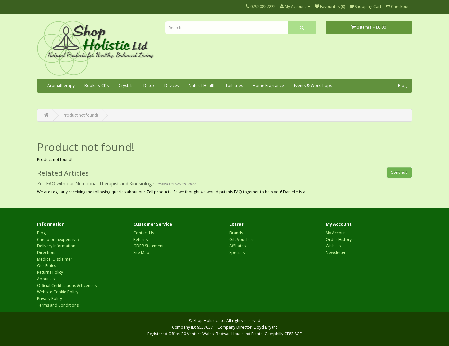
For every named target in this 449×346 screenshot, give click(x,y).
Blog (402, 85)
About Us (46, 279)
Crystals (126, 85)
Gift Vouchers (241, 239)
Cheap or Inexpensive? (58, 239)
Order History (339, 239)
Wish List (334, 246)
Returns (140, 239)
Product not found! (80, 115)
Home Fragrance (268, 85)
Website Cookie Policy (57, 292)
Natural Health (202, 85)
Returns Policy (50, 272)
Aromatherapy (61, 85)
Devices (171, 85)
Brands (236, 233)
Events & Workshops (313, 85)
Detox (148, 85)
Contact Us (143, 233)
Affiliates (237, 246)
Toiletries (234, 85)
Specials (237, 252)
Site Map (141, 252)
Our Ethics (46, 265)
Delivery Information (56, 246)
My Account (336, 233)
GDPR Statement (148, 246)
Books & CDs (96, 85)
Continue (399, 172)
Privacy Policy (49, 298)
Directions (46, 252)
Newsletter (336, 252)
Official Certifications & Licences (67, 285)
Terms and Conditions (58, 305)
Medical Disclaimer (54, 259)
